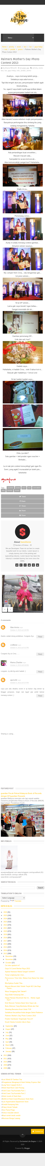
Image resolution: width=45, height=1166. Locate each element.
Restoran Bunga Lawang (11, 1118)
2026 (6, 912)
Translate (17, 901)
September (10, 1026)
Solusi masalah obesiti (10, 1113)
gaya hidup (38, 47)
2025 (6, 915)
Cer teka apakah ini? (12, 965)
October (9, 963)
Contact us (38, 1131)
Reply (40, 637)
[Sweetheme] (16, 565)
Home (4, 47)
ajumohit (13, 680)
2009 (6, 1065)
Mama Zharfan (16, 662)
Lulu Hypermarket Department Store (15, 1102)
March (8, 1045)
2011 (6, 1059)
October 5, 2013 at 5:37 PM (19, 683)
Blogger (27, 1148)
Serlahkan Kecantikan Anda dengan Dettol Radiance (24, 1012)
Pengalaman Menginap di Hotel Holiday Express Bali (21, 1082)
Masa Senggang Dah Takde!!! (15, 991)
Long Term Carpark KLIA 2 (12, 1085)
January (9, 1051)
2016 (6, 944)
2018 (6, 938)
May (7, 1039)
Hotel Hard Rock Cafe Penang (13, 1088)
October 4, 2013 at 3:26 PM (19, 630)
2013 (6, 953)
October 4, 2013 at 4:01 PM (19, 648)
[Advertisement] (22, 760)
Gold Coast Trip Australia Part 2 (13, 1093)
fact (25, 47)
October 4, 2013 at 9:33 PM (19, 665)
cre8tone (13, 645)
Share (23, 501)
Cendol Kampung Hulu (10, 1104)
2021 (6, 928)
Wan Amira (14, 627)
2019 (6, 934)
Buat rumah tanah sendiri (11, 1115)
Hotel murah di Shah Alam (11, 1096)
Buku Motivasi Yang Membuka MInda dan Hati (22, 1006)
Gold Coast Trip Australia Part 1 (13, 1091)
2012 (6, 1055)
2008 (6, 1068)
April (7, 1042)
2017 (6, 941)
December (9, 956)
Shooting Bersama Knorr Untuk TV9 (18, 1009)
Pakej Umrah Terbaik (10, 1107)
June (8, 1035)
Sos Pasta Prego (8, 1110)
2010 (6, 1062)
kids (6, 49)
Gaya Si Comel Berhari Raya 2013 (17, 968)
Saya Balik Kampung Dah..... (15, 995)
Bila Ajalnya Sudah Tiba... (14, 983)
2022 (6, 925)
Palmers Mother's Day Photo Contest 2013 (20, 1016)
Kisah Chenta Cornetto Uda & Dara (17, 1022)
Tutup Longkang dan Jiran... (15, 975)
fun (30, 47)
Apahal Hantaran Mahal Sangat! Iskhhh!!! (20, 972)
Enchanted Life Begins (28, 1141)
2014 (6, 950)
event (19, 47)
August (8, 1029)
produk (12, 49)
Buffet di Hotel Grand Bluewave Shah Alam (18, 1099)
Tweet (24, 497)
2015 (6, 947)
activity (11, 47)
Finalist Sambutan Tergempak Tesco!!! (19, 1019)
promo (20, 49)
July (7, 1032)
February (9, 1048)
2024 (6, 918)
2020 (6, 931)
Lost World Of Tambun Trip (12, 1079)
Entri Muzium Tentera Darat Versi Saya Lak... (21, 1003)
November (9, 959)
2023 (6, 922)
